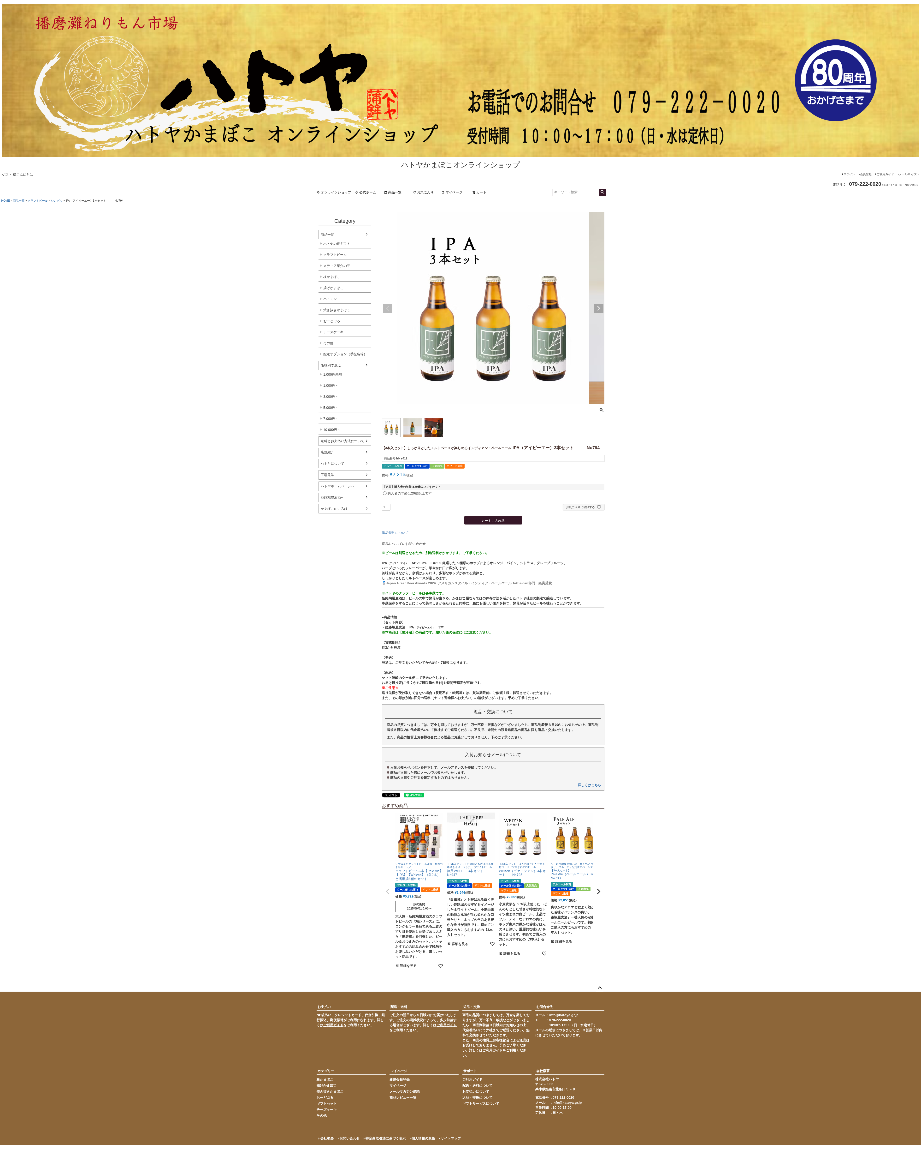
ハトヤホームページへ (337, 486)
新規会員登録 (400, 1079)
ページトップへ (599, 988)
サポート (470, 1071)
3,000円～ (331, 396)
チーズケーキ (333, 332)
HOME (5, 200)
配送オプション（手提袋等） (345, 354)
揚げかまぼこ (333, 288)
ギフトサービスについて (480, 1103)
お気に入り (425, 192)
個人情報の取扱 (423, 1138)
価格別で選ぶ (331, 365)
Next (598, 308)
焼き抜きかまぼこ (336, 310)
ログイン (849, 174)
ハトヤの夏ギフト (336, 244)
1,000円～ (331, 385)
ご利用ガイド (885, 174)
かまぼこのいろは (334, 509)
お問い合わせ (350, 1138)
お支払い (324, 1007)
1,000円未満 (332, 374)
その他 (328, 343)
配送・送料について (477, 1085)
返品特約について (395, 533)
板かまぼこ (331, 277)
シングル (56, 200)
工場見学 (327, 475)
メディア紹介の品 (336, 266)
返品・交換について (477, 1097)
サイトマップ (451, 1138)
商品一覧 (394, 192)
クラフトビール (38, 200)
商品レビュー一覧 (403, 1097)
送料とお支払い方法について (342, 441)
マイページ (454, 192)
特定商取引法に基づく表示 (386, 1138)
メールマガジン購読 (405, 1091)
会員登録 (866, 174)
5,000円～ (331, 408)
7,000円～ (331, 419)
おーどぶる (331, 321)
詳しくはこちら (589, 785)
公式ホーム (367, 192)
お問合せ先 (544, 1007)
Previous (387, 308)
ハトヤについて (332, 463)
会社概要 (543, 1071)
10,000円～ (332, 430)
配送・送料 (398, 1007)
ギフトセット (327, 1103)
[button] (387, 891)
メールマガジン (909, 174)
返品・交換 (471, 1007)
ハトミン (330, 299)
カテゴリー (326, 1071)
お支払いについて (475, 1091)
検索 (602, 192)
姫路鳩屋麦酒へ (332, 497)
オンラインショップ (336, 192)
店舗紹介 (327, 452)
